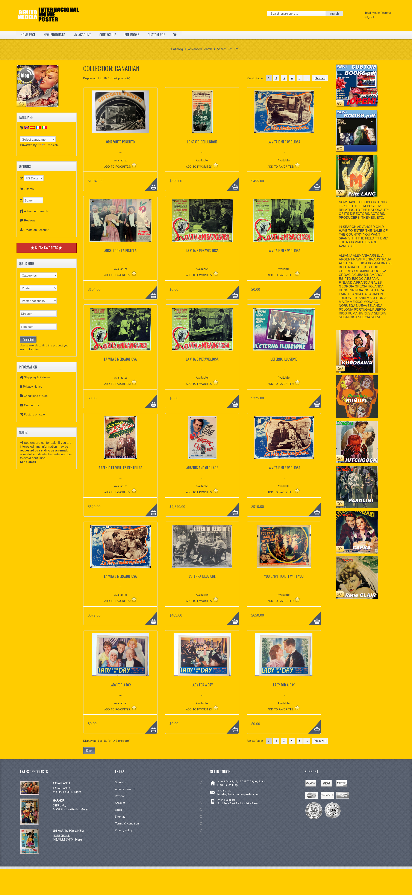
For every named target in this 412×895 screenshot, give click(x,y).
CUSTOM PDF (156, 34)
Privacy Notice (32, 386)
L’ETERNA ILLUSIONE (283, 359)
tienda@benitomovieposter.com (238, 794)
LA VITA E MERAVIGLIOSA (284, 141)
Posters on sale (34, 414)
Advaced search (125, 789)
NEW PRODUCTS (54, 34)
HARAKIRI (59, 800)
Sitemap (120, 816)
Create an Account (35, 230)
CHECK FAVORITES (46, 247)
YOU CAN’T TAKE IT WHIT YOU (284, 576)
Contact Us (31, 405)
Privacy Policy (123, 830)
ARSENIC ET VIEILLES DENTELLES (120, 467)
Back (89, 750)
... (307, 78)
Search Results (227, 49)
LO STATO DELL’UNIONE (202, 141)
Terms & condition (127, 823)
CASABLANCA (61, 783)
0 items (29, 189)
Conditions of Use (36, 395)
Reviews (29, 220)
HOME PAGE (28, 34)
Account (120, 803)
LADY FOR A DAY (120, 684)
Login (118, 810)
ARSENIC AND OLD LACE (202, 467)
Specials (120, 782)
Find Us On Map (227, 785)
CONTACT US (107, 34)
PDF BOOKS (131, 34)
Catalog (177, 49)
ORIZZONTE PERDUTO (120, 141)
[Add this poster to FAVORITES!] (134, 165)
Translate (52, 145)
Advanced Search (200, 49)
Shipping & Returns (37, 377)
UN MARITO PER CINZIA (68, 831)
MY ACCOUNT (82, 34)
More (148, 181)
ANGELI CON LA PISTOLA (120, 250)
